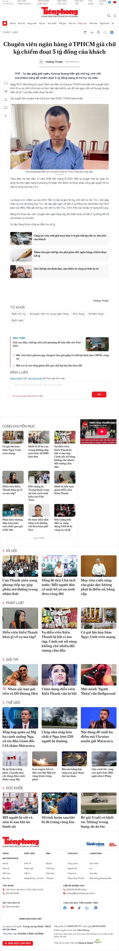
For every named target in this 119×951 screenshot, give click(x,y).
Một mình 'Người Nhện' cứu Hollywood (98, 691)
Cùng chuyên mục (18, 426)
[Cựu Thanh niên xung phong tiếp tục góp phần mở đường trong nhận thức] (20, 566)
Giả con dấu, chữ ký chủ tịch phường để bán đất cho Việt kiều (47, 344)
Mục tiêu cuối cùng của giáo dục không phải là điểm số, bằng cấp (98, 587)
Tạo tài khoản (35, 378)
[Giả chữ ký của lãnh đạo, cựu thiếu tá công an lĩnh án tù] (21, 271)
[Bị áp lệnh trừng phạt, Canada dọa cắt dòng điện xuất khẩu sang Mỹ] (15, 758)
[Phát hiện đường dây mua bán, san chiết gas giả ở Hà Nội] (13, 510)
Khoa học (72, 873)
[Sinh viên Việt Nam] (95, 844)
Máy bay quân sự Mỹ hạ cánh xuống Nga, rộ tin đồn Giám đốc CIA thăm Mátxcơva (19, 739)
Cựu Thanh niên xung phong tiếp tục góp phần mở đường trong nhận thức (20, 587)
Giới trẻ (71, 23)
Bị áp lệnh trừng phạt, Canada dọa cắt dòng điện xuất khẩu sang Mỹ (13, 774)
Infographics (10, 858)
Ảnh (48, 853)
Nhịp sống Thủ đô (76, 878)
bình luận (105, 32)
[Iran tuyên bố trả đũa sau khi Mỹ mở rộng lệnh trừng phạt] (44, 758)
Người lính (104, 23)
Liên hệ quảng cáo (73, 885)
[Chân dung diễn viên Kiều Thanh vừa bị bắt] (59, 675)
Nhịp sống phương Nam (100, 878)
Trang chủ (4, 23)
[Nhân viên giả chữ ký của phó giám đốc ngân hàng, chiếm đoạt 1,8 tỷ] (21, 255)
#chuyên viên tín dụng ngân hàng (49, 313)
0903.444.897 (12, 906)
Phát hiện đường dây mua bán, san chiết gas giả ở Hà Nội (12, 524)
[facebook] (109, 2)
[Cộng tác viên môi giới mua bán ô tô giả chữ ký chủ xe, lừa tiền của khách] (21, 238)
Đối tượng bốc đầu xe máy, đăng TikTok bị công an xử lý (63, 524)
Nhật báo (29, 853)
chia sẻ (85, 32)
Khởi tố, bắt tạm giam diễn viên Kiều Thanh (64, 490)
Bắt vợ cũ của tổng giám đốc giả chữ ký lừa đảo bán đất (49, 365)
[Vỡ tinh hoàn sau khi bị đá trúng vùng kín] (59, 803)
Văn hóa (6, 873)
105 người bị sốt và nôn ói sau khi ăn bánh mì (17, 822)
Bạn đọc (6, 878)
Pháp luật (82, 23)
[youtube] (115, 2)
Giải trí (12, 659)
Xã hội (13, 23)
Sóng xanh (32, 23)
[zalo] (88, 908)
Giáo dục (50, 873)
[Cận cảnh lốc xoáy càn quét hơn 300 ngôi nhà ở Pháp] (104, 758)
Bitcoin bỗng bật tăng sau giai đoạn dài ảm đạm (73, 772)
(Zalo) (84, 889)
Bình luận (6, 108)
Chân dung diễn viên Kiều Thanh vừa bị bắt (59, 691)
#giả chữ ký (18, 313)
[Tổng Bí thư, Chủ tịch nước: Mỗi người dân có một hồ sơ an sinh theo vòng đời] (59, 566)
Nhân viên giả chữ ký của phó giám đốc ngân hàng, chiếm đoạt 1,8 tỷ (70, 253)
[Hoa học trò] (113, 844)
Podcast (73, 853)
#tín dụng (78, 313)
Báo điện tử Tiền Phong (59, 12)
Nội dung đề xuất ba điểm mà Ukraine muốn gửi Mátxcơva (97, 736)
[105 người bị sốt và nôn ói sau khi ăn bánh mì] (20, 803)
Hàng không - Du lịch (34, 878)
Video (5, 853)
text (92, 32)
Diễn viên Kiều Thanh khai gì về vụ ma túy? (12, 490)
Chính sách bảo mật (30, 919)
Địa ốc (42, 23)
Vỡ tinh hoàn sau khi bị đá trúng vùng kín (58, 819)
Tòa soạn (7, 885)
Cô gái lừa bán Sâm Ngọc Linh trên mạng (11, 450)
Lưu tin (6, 100)
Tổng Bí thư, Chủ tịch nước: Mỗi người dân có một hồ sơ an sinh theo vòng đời (59, 587)
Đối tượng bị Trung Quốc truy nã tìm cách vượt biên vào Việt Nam (38, 493)
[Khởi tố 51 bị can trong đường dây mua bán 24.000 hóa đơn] (38, 437)
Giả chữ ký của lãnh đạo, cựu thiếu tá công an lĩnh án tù (66, 268)
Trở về (6, 116)
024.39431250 (12, 893)
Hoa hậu (93, 873)
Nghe (6, 83)
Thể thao (93, 23)
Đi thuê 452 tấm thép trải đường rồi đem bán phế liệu (38, 524)
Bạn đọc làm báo (19, 943)
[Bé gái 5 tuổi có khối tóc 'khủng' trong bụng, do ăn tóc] (99, 803)
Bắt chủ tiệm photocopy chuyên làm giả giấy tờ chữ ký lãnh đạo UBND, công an (62, 356)
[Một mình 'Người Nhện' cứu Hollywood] (99, 675)
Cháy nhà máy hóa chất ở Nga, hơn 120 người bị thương (57, 736)
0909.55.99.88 (73, 889)
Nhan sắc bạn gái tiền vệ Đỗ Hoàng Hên (20, 691)
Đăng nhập (16, 378)
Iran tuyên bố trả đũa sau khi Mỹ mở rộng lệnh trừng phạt (43, 774)
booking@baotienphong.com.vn (80, 893)
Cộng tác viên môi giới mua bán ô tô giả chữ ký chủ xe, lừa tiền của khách (70, 237)
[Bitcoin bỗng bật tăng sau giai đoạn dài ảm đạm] (74, 758)
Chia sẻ (6, 91)
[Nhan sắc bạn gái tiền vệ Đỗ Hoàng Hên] (20, 675)
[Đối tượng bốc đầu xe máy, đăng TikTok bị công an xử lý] (64, 510)
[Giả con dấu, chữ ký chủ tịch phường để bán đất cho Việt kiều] (97, 344)
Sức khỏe (52, 23)
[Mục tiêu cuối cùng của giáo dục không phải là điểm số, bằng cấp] (99, 566)
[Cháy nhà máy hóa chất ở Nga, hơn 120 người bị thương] (59, 718)
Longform (96, 853)
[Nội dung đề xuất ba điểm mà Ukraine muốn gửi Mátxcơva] (99, 718)
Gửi (99, 394)
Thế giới (62, 23)
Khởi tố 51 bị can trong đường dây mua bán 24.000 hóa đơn (38, 451)
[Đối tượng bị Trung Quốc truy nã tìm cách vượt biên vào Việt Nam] (38, 477)
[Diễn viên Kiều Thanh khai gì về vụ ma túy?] (13, 477)
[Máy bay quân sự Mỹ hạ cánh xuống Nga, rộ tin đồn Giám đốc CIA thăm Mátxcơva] (20, 718)
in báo (98, 32)
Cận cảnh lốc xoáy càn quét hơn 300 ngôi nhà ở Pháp (103, 772)
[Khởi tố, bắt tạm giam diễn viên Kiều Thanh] (64, 477)
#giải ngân (17, 320)
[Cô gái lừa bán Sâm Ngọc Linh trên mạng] (13, 437)
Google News (112, 32)
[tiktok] (81, 908)
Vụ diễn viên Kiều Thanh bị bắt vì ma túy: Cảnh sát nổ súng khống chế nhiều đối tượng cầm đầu (64, 456)
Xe (113, 23)
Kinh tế (21, 23)
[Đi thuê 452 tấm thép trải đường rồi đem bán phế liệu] (38, 510)
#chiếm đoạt (96, 313)
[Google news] (97, 908)
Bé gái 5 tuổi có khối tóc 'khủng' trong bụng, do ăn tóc (97, 822)
